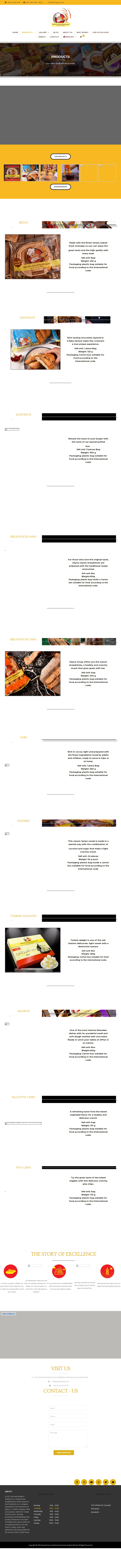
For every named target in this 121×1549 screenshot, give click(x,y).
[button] (8, 256)
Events (42, 37)
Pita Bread (95, 1509)
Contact (54, 37)
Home (15, 32)
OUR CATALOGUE (100, 32)
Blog (56, 32)
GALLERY (43, 32)
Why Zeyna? (82, 32)
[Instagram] (84, 1482)
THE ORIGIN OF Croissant (101, 1505)
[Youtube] (91, 1482)
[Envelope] (113, 1482)
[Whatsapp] (99, 1482)
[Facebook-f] (77, 1482)
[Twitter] (106, 1482)
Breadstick (95, 1512)
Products (27, 32)
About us (67, 32)
